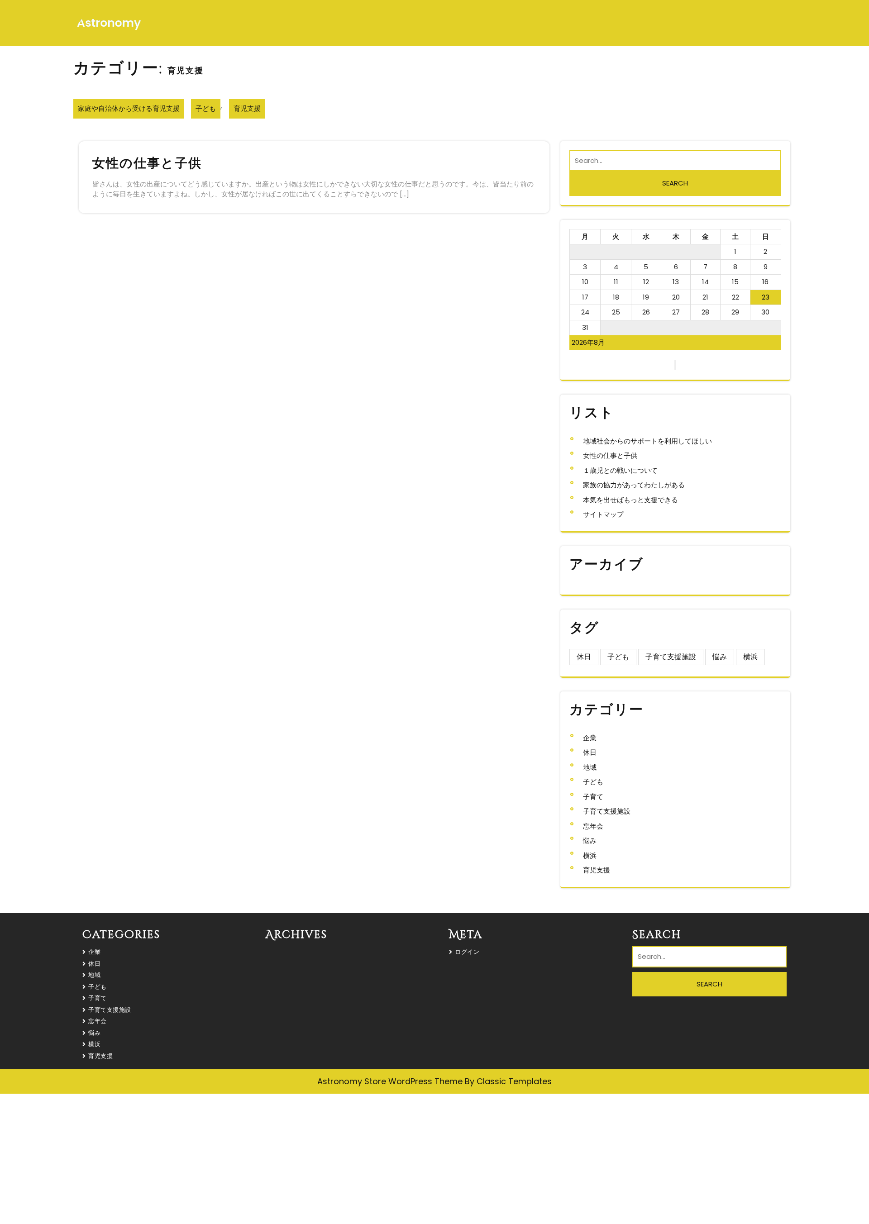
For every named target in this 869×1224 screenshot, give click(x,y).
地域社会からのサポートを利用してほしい (647, 441)
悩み (719, 657)
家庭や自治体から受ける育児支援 (129, 108)
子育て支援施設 (670, 657)
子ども (206, 108)
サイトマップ (603, 514)
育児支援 (247, 108)
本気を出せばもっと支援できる (630, 500)
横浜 (750, 657)
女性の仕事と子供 (147, 163)
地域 (590, 767)
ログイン (467, 952)
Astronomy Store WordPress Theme (391, 1081)
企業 (590, 738)
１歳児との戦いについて (620, 470)
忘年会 (593, 826)
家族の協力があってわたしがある (634, 485)
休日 (584, 657)
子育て (593, 796)
